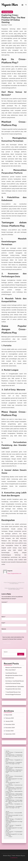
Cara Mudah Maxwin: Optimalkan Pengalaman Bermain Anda (14, 688)
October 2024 (9, 730)
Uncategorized (7, 12)
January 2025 (9, 721)
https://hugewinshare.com (14, 573)
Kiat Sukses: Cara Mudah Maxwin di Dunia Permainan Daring (14, 682)
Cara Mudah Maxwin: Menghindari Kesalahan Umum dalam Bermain (13, 675)
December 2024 (10, 724)
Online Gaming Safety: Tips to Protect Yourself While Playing (14, 589)
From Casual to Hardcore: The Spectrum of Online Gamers (14, 583)
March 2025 (8, 715)
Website (3, 629)
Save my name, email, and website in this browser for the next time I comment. (13, 638)
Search (5, 652)
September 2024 (10, 734)
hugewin (9, 570)
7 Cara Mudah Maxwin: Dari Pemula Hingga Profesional (13, 693)
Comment (4, 602)
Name (3, 616)
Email (3, 623)
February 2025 (9, 718)
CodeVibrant (13, 857)
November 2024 (10, 727)
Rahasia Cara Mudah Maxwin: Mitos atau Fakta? (13, 669)
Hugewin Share (9, 4)
